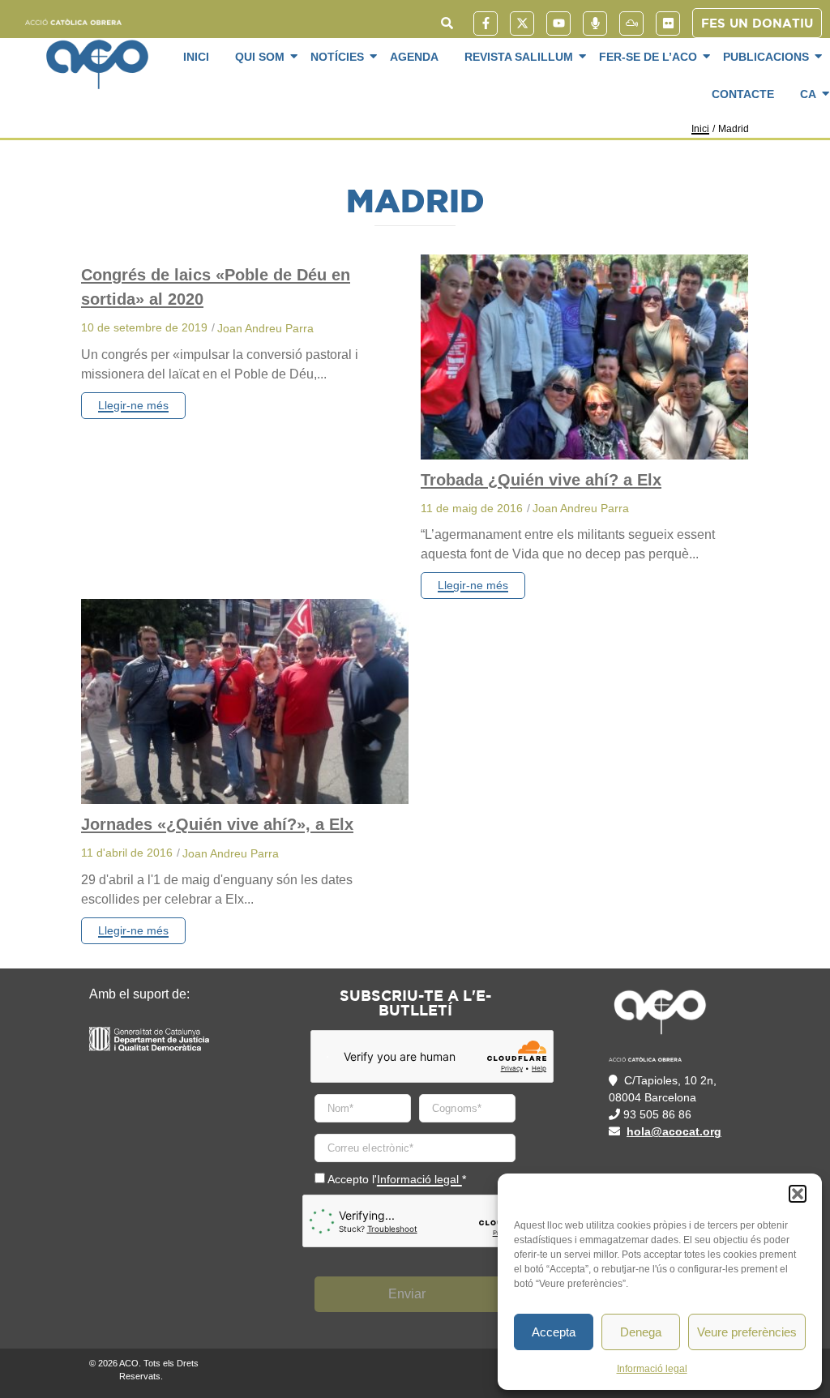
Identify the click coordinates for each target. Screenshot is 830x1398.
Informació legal (652, 1368)
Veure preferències (747, 1332)
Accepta (553, 1332)
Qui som (260, 56)
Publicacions (766, 56)
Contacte (743, 94)
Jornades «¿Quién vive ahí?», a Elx (217, 824)
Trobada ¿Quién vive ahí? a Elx (541, 480)
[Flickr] (668, 23)
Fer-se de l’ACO (648, 56)
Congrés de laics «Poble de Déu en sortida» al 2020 (215, 287)
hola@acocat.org (674, 1131)
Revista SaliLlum (518, 56)
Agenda (414, 56)
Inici (196, 56)
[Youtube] (558, 23)
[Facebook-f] (485, 23)
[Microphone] (595, 23)
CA (808, 94)
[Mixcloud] (631, 23)
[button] (797, 1194)
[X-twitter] (522, 23)
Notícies (337, 56)
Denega (640, 1332)
